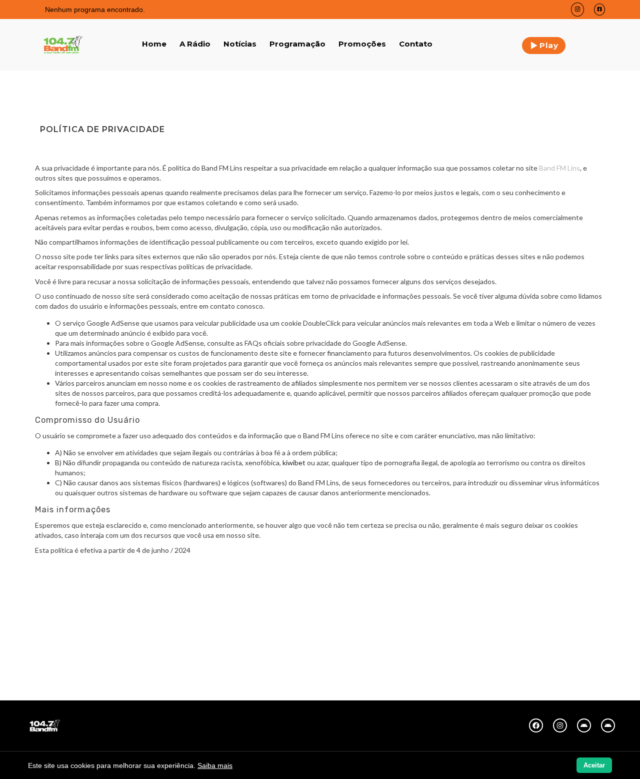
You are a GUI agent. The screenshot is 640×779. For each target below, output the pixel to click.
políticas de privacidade (214, 266)
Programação (298, 44)
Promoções (362, 44)
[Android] (584, 725)
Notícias (240, 44)
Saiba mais (215, 765)
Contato (415, 44)
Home (154, 44)
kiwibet (294, 462)
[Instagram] (560, 725)
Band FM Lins (559, 168)
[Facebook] (536, 725)
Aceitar (594, 765)
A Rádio (195, 44)
